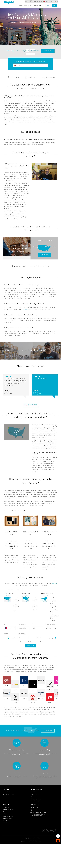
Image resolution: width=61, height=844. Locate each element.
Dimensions (21, 633)
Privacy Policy (23, 838)
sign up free (48, 50)
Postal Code (21, 624)
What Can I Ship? (35, 801)
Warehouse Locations (8, 809)
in (57, 638)
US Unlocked (6, 823)
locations (54, 583)
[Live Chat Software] (58, 841)
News (4, 814)
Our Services (23, 5)
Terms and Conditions (35, 838)
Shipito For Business (8, 794)
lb (10, 638)
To (4, 624)
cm (53, 638)
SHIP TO (47, 1)
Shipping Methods (36, 798)
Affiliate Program (7, 818)
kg (16, 638)
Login (48, 5)
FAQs (32, 796)
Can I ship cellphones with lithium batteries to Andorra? (21, 315)
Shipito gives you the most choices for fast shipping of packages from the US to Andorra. (16, 166)
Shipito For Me (7, 792)
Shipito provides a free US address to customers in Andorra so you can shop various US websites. (29, 96)
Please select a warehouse (12, 590)
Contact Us (35, 804)
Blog (28, 1)
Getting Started (34, 5)
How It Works (34, 792)
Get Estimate (31, 645)
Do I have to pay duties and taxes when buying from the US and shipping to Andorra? (30, 139)
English (55, 1)
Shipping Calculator (37, 1)
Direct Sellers (6, 820)
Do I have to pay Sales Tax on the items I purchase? (44, 453)
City (33, 624)
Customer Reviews (8, 816)
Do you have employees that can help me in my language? (21, 285)
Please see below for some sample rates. (16, 511)
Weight (6, 633)
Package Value (50, 624)
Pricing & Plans (35, 794)
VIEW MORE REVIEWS (30, 405)
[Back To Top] (58, 836)
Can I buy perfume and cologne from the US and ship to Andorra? (24, 304)
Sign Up (54, 5)
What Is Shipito (7, 807)
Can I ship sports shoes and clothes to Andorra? (18, 328)
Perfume (25, 309)
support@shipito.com (38, 810)
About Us (43, 5)
